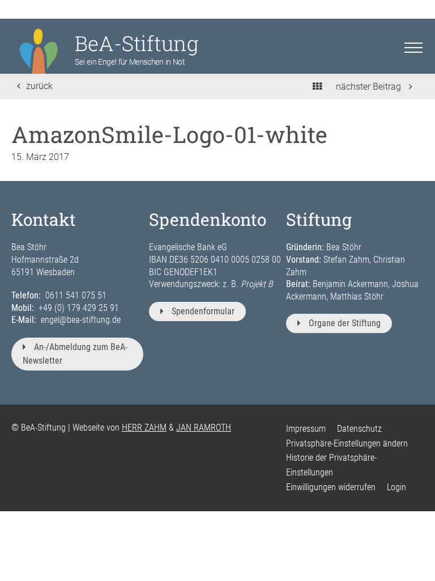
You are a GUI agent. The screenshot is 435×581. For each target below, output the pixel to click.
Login (396, 487)
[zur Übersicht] (317, 86)
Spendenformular (203, 311)
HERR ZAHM (144, 427)
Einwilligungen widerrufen (331, 487)
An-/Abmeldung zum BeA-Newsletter (75, 354)
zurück (39, 86)
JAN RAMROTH (203, 427)
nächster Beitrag (369, 86)
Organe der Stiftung (345, 323)
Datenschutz (359, 428)
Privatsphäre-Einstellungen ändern (347, 443)
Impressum (306, 428)
